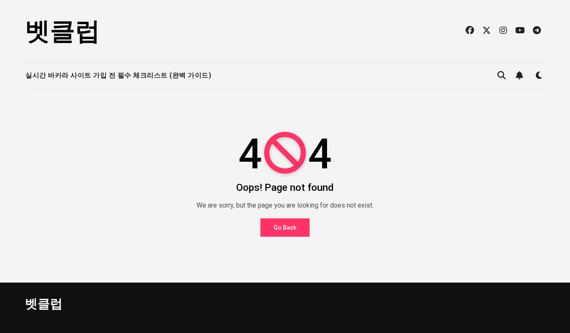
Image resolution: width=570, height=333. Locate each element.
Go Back (285, 227)
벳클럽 (62, 31)
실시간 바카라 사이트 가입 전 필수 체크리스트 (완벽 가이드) (118, 75)
